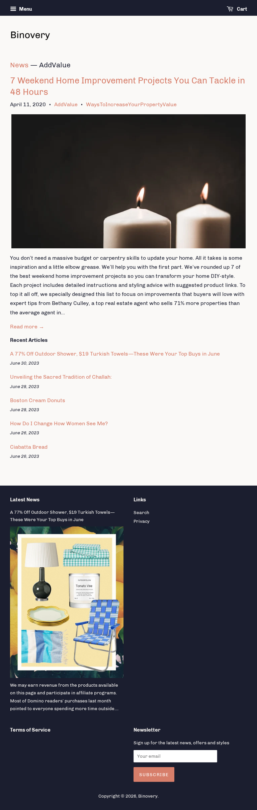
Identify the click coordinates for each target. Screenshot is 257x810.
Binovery (148, 796)
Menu (25, 9)
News (19, 65)
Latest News (24, 500)
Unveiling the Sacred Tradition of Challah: (61, 377)
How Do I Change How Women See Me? (59, 423)
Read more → (27, 326)
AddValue (66, 104)
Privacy (142, 521)
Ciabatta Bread (29, 447)
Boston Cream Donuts (37, 400)
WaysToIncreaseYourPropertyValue (131, 104)
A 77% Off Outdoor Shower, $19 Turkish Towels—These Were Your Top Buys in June (115, 354)
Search (141, 512)
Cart (241, 9)
